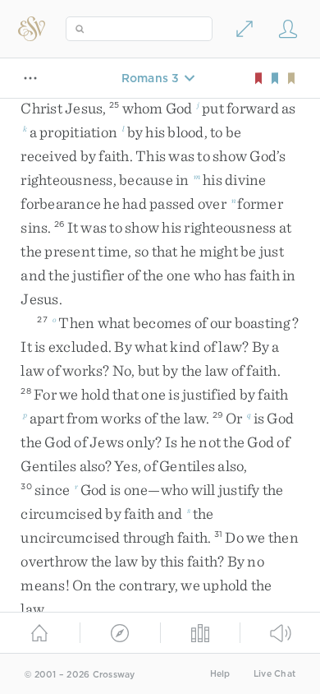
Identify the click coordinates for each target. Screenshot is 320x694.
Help (220, 674)
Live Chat (274, 674)
